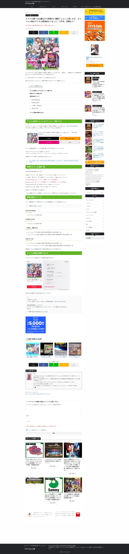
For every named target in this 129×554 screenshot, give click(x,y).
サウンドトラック (43, 6)
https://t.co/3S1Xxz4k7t (60, 301)
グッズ (53, 6)
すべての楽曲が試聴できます (37, 112)
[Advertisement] (64, 533)
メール (28, 421)
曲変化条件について (35, 96)
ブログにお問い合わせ (96, 6)
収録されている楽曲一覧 (36, 93)
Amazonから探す (95, 65)
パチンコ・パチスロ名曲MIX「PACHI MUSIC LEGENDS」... (98, 126)
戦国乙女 (88, 184)
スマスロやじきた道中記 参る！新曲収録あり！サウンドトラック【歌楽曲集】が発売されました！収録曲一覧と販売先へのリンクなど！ (98, 97)
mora (70, 142)
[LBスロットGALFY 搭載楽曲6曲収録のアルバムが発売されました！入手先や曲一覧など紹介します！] (88, 156)
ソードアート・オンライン (91, 175)
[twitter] (34, 387)
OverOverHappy (36, 99)
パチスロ (28, 392)
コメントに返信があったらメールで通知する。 (37, 430)
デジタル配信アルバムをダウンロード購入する (41, 90)
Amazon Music (71, 138)
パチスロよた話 (29, 3)
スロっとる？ (63, 385)
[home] (35, 387)
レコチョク (48, 142)
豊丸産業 (96, 169)
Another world (35, 102)
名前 (27, 415)
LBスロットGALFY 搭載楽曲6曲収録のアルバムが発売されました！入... (98, 155)
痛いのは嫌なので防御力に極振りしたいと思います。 (40, 393)
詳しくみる (33, 467)
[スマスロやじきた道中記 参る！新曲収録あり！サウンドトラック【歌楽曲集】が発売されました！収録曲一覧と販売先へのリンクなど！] (88, 141)
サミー (28, 393)
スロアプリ (75, 6)
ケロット (100, 175)
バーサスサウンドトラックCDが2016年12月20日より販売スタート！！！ (53, 461)
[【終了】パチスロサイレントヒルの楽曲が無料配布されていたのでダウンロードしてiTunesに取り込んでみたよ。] (88, 149)
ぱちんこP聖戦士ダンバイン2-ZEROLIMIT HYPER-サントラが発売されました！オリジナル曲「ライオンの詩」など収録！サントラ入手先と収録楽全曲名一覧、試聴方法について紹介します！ (72, 465)
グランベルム (89, 172)
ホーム (32, 6)
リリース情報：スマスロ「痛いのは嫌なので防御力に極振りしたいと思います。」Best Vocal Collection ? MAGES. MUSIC (53, 161)
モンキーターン (97, 178)
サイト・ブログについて (86, 6)
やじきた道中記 (89, 169)
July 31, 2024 (44, 311)
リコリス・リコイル (90, 181)
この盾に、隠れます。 (37, 105)
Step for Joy (35, 108)
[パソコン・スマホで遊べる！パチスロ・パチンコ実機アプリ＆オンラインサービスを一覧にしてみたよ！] (88, 134)
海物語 (97, 181)
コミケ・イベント (64, 6)
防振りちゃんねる (37, 205)
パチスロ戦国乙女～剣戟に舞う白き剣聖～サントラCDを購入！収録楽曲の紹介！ (72, 495)
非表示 (40, 86)
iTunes (49, 138)
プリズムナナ (89, 178)
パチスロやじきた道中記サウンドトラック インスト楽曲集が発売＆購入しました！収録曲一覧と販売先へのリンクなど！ (98, 110)
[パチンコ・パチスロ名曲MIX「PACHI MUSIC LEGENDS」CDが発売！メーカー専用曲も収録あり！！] (88, 127)
